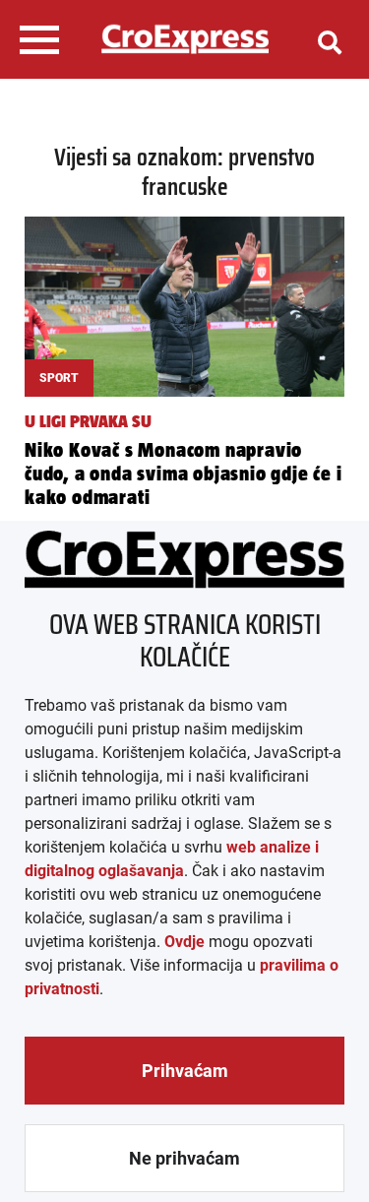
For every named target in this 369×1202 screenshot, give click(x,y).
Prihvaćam (185, 1070)
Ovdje (184, 941)
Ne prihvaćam (184, 1158)
